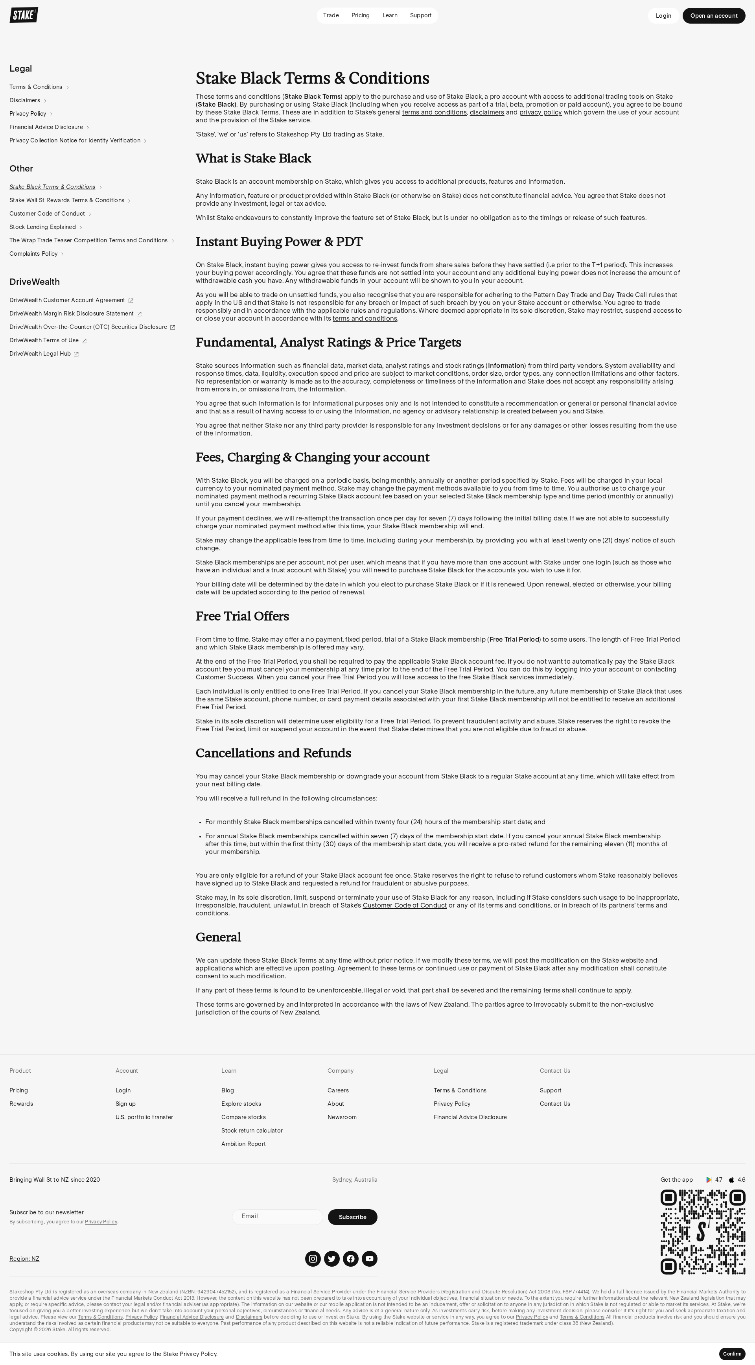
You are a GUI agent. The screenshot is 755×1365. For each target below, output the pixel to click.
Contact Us (555, 1104)
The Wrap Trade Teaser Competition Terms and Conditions (88, 240)
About (336, 1104)
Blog (227, 1090)
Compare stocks (243, 1117)
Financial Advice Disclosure (46, 127)
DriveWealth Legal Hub (40, 353)
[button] (20, 68)
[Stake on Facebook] (351, 1259)
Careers (338, 1090)
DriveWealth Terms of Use (44, 340)
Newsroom (342, 1117)
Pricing (18, 1090)
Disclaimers (24, 100)
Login (664, 16)
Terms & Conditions (36, 87)
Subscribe (352, 1217)
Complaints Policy (33, 254)
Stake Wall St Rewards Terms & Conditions (66, 200)
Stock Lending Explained (42, 227)
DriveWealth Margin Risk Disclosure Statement (71, 313)
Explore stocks (241, 1104)
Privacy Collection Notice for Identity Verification (74, 140)
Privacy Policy (27, 114)
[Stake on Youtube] (370, 1259)
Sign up (126, 1104)
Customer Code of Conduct (47, 213)
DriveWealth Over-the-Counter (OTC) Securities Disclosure (88, 327)
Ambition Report (243, 1144)
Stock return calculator (252, 1130)
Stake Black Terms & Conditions (52, 187)
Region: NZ (24, 1259)
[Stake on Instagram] (313, 1259)
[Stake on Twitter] (332, 1259)
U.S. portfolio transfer (144, 1117)
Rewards (21, 1104)
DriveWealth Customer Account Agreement (67, 300)
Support (551, 1090)
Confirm (732, 1354)
